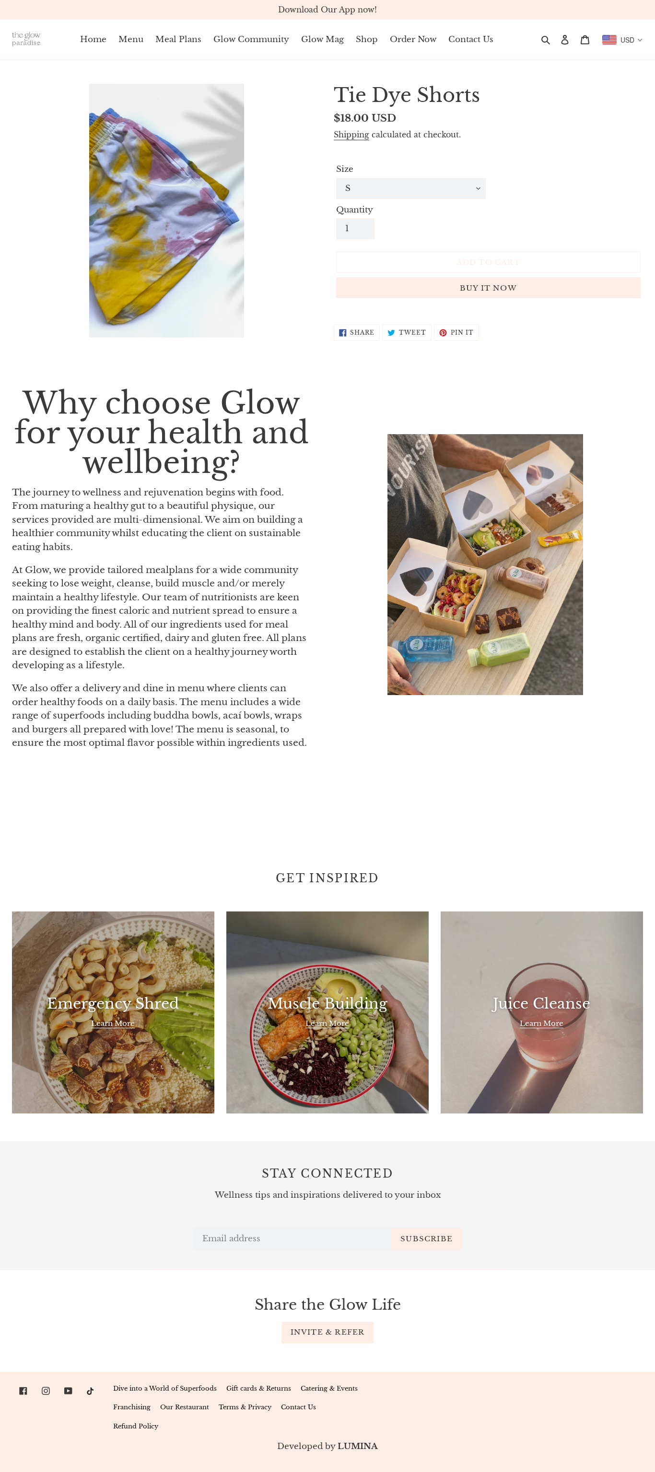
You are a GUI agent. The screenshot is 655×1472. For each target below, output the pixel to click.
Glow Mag (322, 39)
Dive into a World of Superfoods (165, 1388)
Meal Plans (178, 39)
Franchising (132, 1407)
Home (93, 39)
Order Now (413, 39)
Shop (367, 39)
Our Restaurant (184, 1407)
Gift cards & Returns (258, 1388)
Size (344, 169)
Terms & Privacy (245, 1407)
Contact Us (470, 39)
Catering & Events (329, 1388)
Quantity (354, 210)
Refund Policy (135, 1426)
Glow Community (251, 39)
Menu (130, 39)
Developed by (327, 1446)
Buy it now (488, 287)
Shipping (351, 134)
